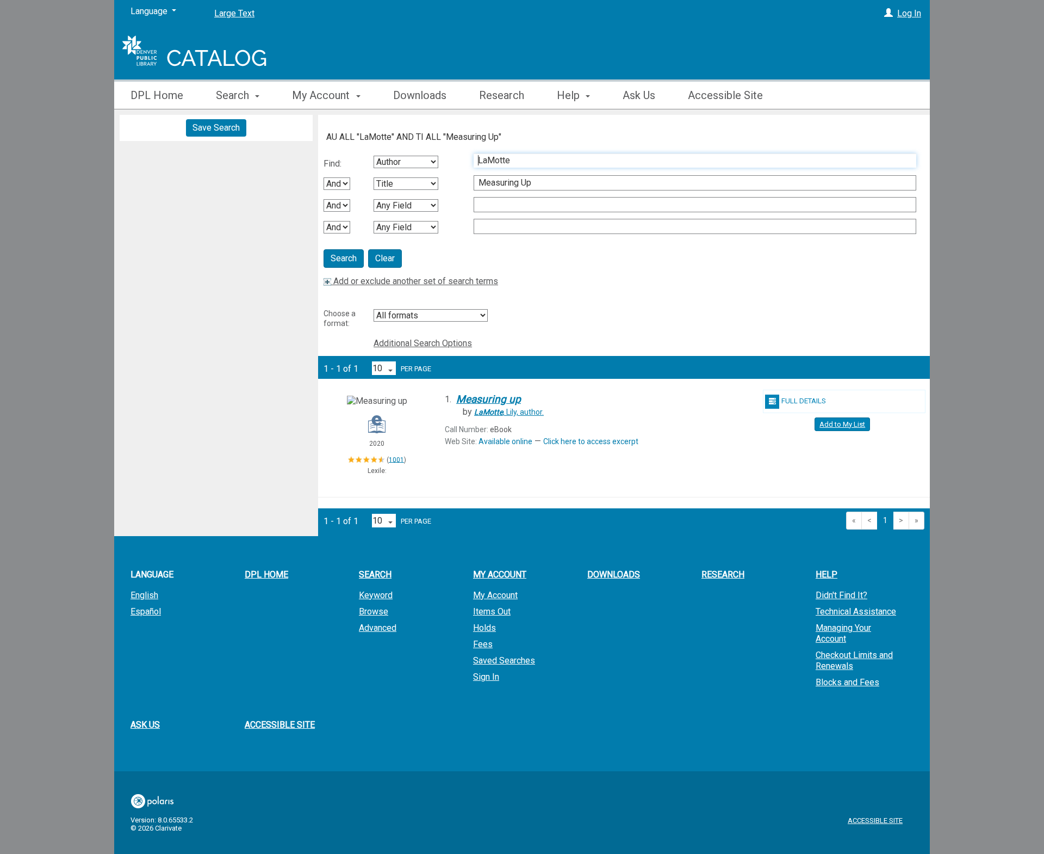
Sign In (486, 677)
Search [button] (234, 95)
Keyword (376, 595)
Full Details (803, 401)
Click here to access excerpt (590, 441)
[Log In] (888, 13)
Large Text (234, 13)
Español (145, 611)
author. (509, 412)
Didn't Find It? (841, 595)
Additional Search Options (423, 343)
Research (501, 95)
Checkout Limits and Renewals (854, 660)
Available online (505, 441)
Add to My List (842, 424)
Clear (385, 258)
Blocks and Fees (847, 682)
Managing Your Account (843, 633)
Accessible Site (725, 95)
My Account (495, 595)
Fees (483, 644)
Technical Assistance (856, 611)
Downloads (419, 95)
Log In (909, 13)
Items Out (492, 611)
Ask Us (639, 95)
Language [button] (151, 574)
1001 (396, 459)
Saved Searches (504, 660)
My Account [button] (322, 95)
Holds (484, 628)
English (144, 595)
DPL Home (156, 95)
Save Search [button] (216, 127)
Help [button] (569, 95)
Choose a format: (340, 318)
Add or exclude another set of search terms (414, 281)
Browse (373, 611)
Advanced (377, 628)
